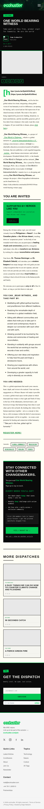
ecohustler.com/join (11, 732)
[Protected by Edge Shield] (36, 703)
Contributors (7, 758)
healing (21, 449)
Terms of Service (34, 802)
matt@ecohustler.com (11, 782)
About (5, 762)
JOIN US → (13, 220)
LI (12, 81)
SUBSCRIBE (22, 697)
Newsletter (7, 770)
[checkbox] (22, 703)
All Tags (26, 766)
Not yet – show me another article (19, 536)
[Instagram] (10, 739)
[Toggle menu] (39, 5)
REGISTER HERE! (12, 432)
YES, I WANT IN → (22, 530)
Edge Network (26, 805)
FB (8, 81)
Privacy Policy (8, 805)
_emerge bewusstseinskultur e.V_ (24, 140)
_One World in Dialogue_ (12, 137)
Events (30, 449)
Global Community (18, 444)
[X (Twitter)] (4, 739)
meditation (33, 444)
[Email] (17, 81)
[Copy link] (21, 81)
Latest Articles (8, 754)
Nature (26, 758)
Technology (28, 754)
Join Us (6, 766)
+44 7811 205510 (9, 786)
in (22, 739)
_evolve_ (6, 153)
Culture (26, 762)
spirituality (9, 449)
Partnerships (7, 790)
